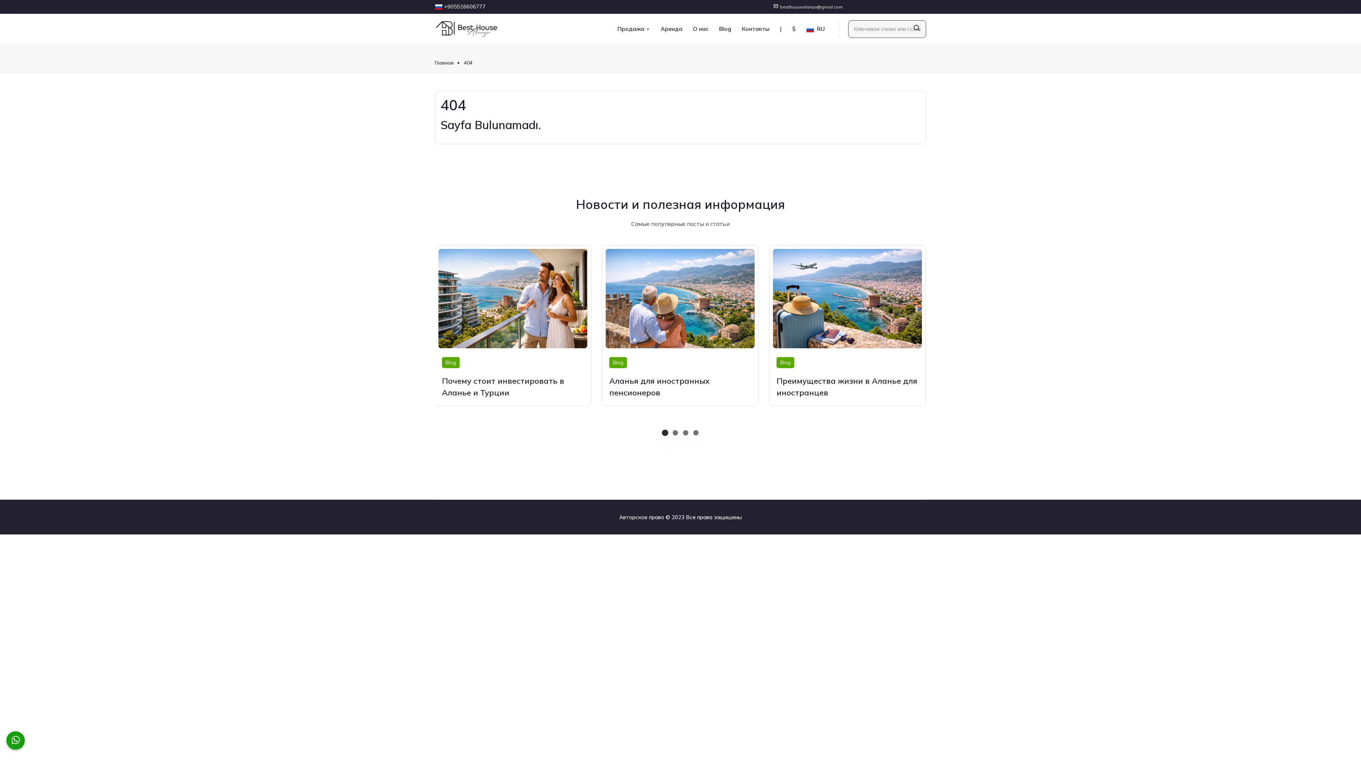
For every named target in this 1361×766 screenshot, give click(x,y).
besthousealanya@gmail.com (811, 7)
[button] (665, 432)
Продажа (631, 28)
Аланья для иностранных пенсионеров (659, 387)
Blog (725, 28)
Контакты (755, 28)
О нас (700, 28)
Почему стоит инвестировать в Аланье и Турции (503, 387)
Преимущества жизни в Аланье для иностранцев (847, 387)
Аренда (671, 28)
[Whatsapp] (15, 740)
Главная (444, 63)
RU (820, 28)
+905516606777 (465, 6)
